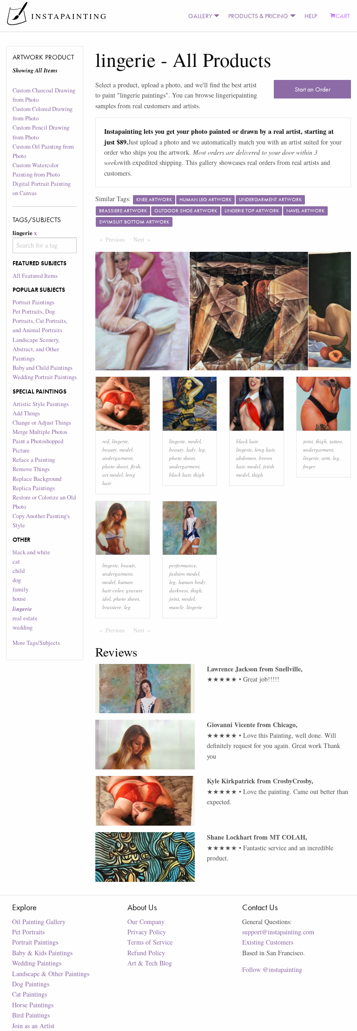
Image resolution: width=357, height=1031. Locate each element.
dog (17, 580)
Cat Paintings (29, 994)
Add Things (26, 413)
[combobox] (45, 245)
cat (16, 561)
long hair (264, 449)
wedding (23, 627)
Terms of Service (149, 942)
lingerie (120, 441)
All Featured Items (35, 276)
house (19, 599)
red (105, 441)
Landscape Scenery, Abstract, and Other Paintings (36, 349)
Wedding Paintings (36, 963)
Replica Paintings (34, 488)
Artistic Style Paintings (41, 404)
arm (326, 457)
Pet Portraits (28, 931)
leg (201, 449)
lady (191, 449)
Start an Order (313, 89)
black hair (180, 474)
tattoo (336, 441)
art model (112, 474)
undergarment (117, 457)
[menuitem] (202, 16)
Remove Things (31, 469)
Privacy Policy (146, 931)
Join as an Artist (33, 1025)
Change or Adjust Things (42, 423)
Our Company (146, 921)
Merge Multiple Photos (40, 432)
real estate (25, 618)
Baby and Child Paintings (43, 368)
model (125, 449)
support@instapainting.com (278, 931)
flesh (135, 466)
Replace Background (37, 479)
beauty (109, 449)
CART (343, 16)
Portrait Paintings (33, 302)
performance (182, 565)
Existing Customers (267, 942)
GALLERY (200, 16)
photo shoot (115, 466)
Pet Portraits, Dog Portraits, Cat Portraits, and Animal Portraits (40, 321)
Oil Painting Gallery (39, 921)
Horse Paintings (32, 1004)
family (20, 589)
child (19, 571)
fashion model (184, 573)
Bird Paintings (31, 1015)
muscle (176, 607)
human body (191, 581)
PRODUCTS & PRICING (258, 16)
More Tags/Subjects (36, 643)
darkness (178, 590)
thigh (199, 474)
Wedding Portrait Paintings (45, 377)
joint (308, 441)
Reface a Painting (34, 460)
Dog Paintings (30, 983)
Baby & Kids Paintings (42, 952)
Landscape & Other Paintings (50, 973)
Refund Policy (146, 952)
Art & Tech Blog (149, 963)
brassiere (111, 607)
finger (309, 466)
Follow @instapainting (272, 969)
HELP (310, 16)
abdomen (246, 457)
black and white (31, 552)
